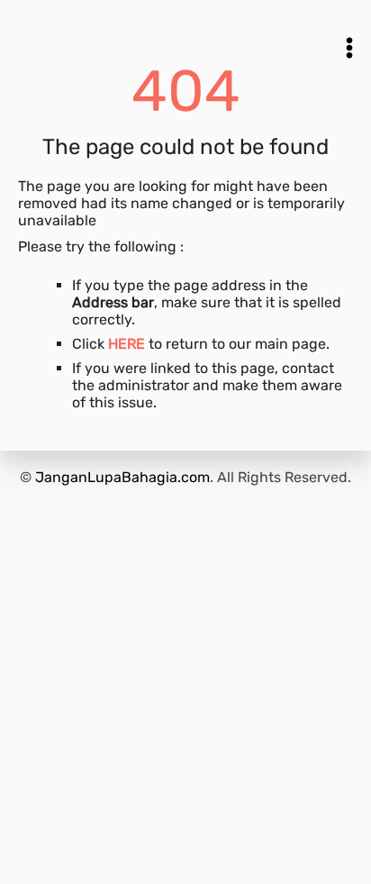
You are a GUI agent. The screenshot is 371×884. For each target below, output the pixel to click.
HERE (126, 343)
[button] (349, 48)
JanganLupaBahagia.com (122, 477)
